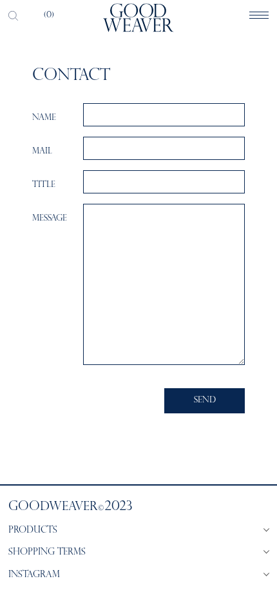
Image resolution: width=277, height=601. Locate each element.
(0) (49, 15)
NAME (44, 118)
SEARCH (13, 15)
